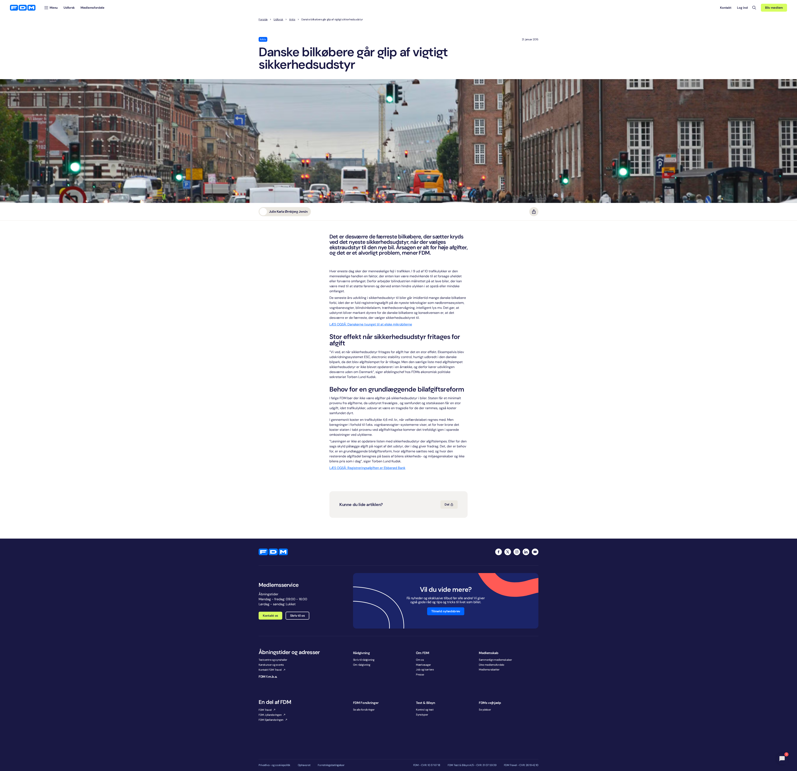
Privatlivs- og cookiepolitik (274, 765)
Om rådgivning (361, 665)
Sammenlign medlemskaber (495, 660)
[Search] (754, 7)
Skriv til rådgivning (363, 660)
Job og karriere (425, 669)
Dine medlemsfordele (491, 665)
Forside (263, 19)
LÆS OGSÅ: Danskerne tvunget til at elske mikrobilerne (370, 324)
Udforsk (278, 19)
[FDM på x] (507, 552)
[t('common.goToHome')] (273, 552)
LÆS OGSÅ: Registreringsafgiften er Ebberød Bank (367, 468)
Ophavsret (304, 765)
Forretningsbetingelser (331, 765)
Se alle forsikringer (364, 709)
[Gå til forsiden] (22, 8)
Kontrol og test (425, 709)
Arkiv (292, 19)
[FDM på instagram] (516, 552)
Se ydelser (485, 709)
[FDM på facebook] (498, 552)
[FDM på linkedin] (526, 552)
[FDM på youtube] (535, 552)
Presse (420, 674)
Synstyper (422, 714)
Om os (420, 660)
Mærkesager (423, 665)
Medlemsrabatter (489, 669)
